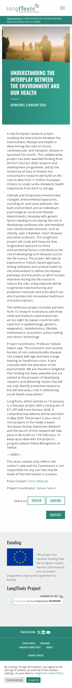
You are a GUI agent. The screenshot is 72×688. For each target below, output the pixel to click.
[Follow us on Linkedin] (43, 632)
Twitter (36, 500)
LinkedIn (55, 500)
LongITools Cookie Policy (30, 647)
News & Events (14, 18)
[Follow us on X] (38, 632)
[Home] (23, 8)
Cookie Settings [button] (14, 680)
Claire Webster (38, 481)
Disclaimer (45, 643)
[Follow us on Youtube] (49, 632)
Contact (55, 514)
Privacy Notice (28, 643)
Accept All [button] (33, 680)
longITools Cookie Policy (48, 673)
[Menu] (62, 8)
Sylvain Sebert (46, 488)
